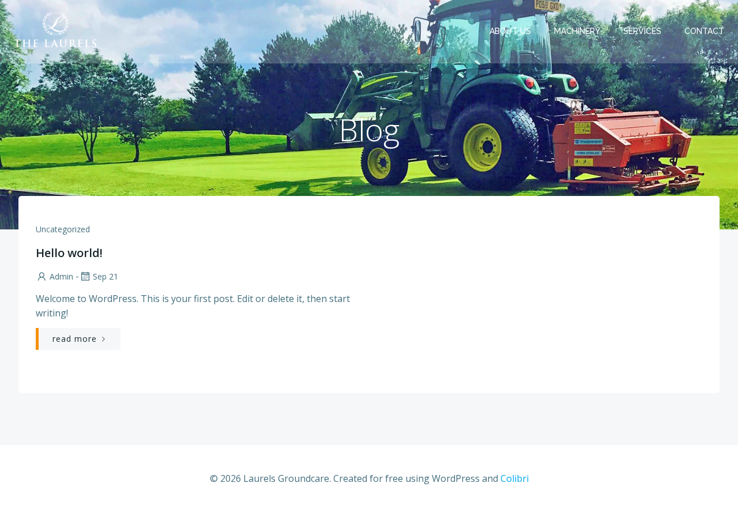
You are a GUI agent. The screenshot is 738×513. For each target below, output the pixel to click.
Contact (704, 31)
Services (642, 31)
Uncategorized (63, 229)
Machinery (577, 31)
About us (510, 31)
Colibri (514, 478)
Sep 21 (105, 276)
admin (61, 276)
